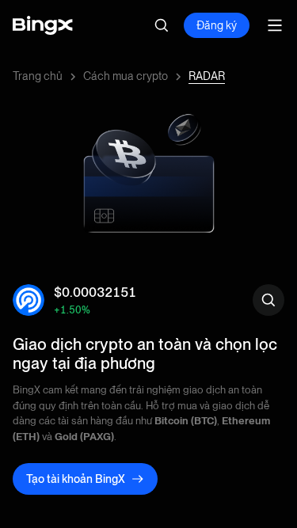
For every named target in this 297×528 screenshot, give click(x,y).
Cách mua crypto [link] (125, 76)
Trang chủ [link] (38, 76)
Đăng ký (216, 25)
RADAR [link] (206, 76)
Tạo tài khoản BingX (75, 479)
